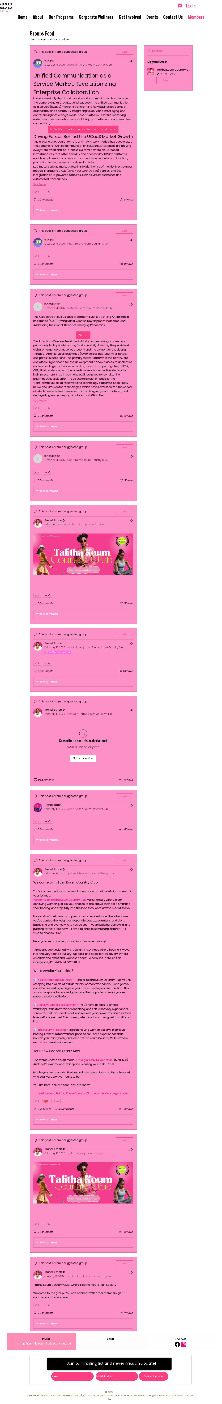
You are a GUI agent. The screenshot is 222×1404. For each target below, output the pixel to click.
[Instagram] (183, 1344)
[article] (83, 132)
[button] (168, 76)
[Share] (131, 61)
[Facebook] (177, 1344)
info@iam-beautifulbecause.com (45, 1343)
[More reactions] (47, 192)
